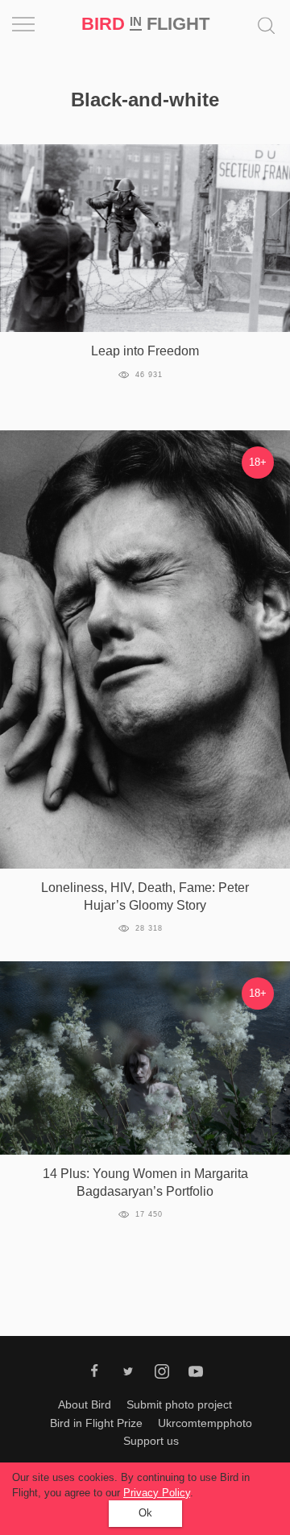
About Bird (84, 1404)
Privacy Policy (156, 1493)
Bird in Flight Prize (96, 1423)
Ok (145, 1513)
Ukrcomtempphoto (205, 1423)
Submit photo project (179, 1404)
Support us (151, 1440)
